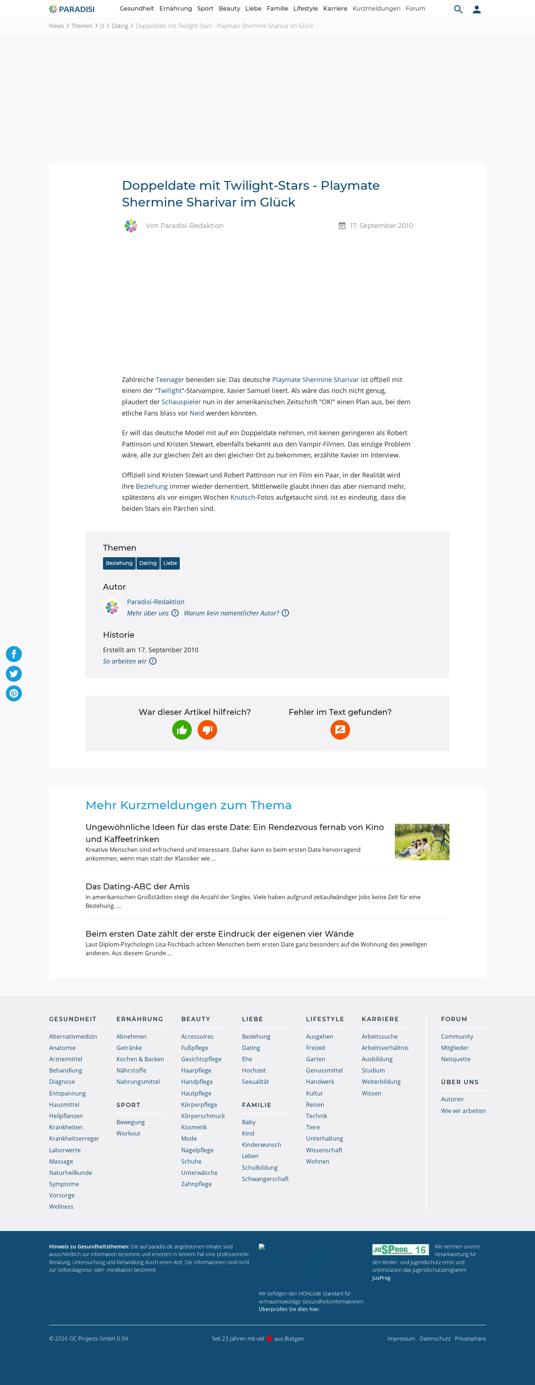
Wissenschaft (324, 1150)
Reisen (315, 1105)
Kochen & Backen (140, 1059)
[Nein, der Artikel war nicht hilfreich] (207, 730)
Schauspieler (181, 401)
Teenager (170, 379)
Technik (316, 1116)
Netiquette (456, 1059)
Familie (277, 8)
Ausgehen (319, 1036)
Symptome (64, 1184)
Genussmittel (324, 1070)
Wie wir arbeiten (463, 1111)
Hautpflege (196, 1093)
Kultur (314, 1093)
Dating (120, 26)
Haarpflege (196, 1070)
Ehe (247, 1059)
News (56, 26)
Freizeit (316, 1048)
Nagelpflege (197, 1150)
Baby (248, 1122)
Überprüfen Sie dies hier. (290, 1309)
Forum (415, 8)
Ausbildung (377, 1059)
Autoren (452, 1099)
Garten (315, 1059)
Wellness (61, 1207)
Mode (189, 1138)
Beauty (229, 8)
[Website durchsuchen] (458, 9)
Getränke (129, 1048)
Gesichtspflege (201, 1059)
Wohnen (317, 1161)
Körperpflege (199, 1105)
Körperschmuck (203, 1116)
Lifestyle (305, 8)
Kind (248, 1133)
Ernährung (175, 8)
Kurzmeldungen (377, 8)
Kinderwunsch (261, 1145)
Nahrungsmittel (138, 1082)
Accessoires (197, 1036)
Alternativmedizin (73, 1036)
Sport (205, 8)
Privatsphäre (470, 1338)
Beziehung (152, 486)
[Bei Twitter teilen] (14, 674)
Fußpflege (194, 1048)
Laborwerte (65, 1150)
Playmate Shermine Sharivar (315, 379)
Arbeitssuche (380, 1036)
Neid (197, 413)
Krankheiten (66, 1127)
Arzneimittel (65, 1059)
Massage (61, 1161)
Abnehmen (131, 1036)
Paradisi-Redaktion (156, 601)
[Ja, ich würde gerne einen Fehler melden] (340, 730)
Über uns (460, 1082)
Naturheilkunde (70, 1173)
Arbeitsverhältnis (385, 1048)
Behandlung (65, 1070)
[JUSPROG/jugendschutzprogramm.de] (400, 1250)
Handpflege (197, 1082)
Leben (250, 1156)
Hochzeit (254, 1070)
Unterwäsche (199, 1173)
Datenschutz (435, 1338)
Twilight (170, 390)
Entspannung (67, 1093)
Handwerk (320, 1082)
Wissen (371, 1093)
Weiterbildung (381, 1082)
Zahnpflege (196, 1184)
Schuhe (191, 1161)
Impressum (401, 1338)
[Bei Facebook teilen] (14, 654)
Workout (128, 1133)
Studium (373, 1070)
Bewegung (130, 1122)
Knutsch (242, 497)
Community (457, 1036)
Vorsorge (62, 1195)
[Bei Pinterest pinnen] (14, 693)
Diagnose (62, 1082)
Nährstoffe (131, 1070)
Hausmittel (64, 1105)
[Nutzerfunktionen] (477, 9)
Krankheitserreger (74, 1138)
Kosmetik (194, 1127)
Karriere (335, 8)
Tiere (313, 1127)
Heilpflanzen (66, 1116)
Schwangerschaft (265, 1179)
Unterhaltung (324, 1138)
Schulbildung (260, 1168)
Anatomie (62, 1048)
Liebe (253, 8)
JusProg (381, 1277)
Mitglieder (455, 1048)
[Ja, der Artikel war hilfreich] (182, 730)
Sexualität (255, 1082)
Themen (81, 26)
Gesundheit (137, 8)
